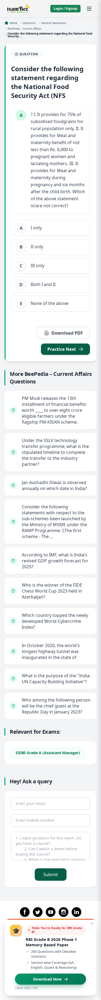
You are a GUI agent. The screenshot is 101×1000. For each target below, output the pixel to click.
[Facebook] (25, 912)
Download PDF (67, 333)
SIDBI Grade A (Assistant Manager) (48, 752)
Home (13, 23)
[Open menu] (89, 8)
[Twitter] (38, 912)
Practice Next (61, 349)
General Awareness (53, 23)
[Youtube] (50, 912)
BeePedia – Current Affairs (25, 28)
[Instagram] (63, 912)
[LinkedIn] (76, 912)
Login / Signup (65, 8)
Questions (29, 23)
